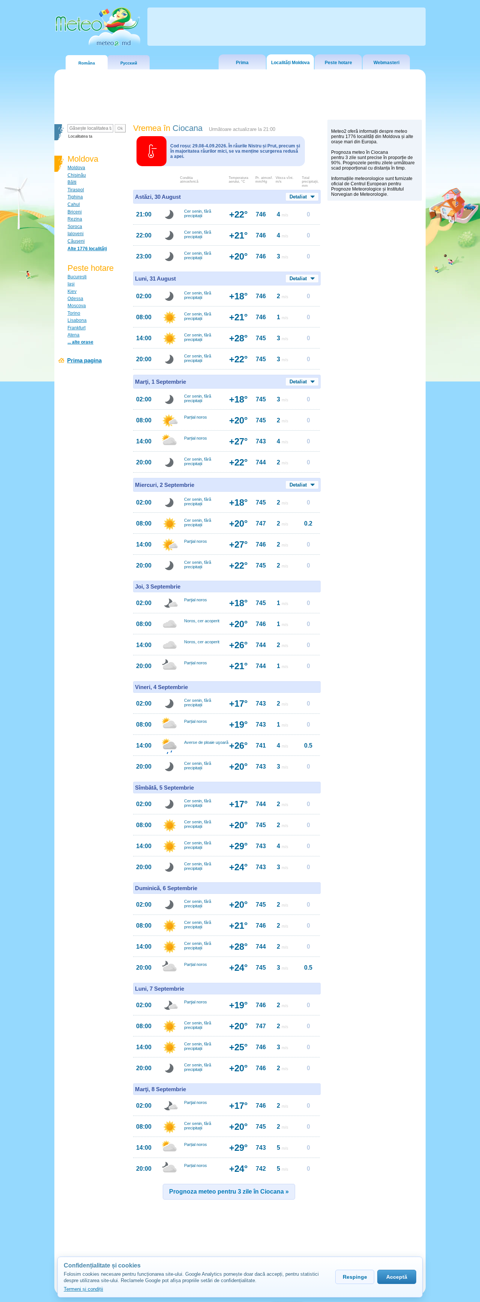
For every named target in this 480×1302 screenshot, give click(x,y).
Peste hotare (338, 62)
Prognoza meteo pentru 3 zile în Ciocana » (229, 1191)
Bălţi (72, 182)
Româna (86, 63)
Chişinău (77, 175)
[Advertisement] (375, 334)
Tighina (75, 197)
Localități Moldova (290, 62)
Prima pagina (84, 360)
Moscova (77, 305)
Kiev (72, 291)
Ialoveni (76, 233)
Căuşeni (76, 241)
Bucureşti (77, 276)
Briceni (75, 212)
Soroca (75, 226)
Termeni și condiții (83, 1289)
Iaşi (71, 284)
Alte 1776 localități (87, 248)
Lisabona (77, 320)
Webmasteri (386, 62)
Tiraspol (76, 189)
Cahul (74, 204)
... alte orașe (80, 342)
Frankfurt (77, 327)
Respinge (355, 1277)
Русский (128, 63)
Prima (242, 62)
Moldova (76, 167)
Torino (74, 313)
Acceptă (396, 1277)
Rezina (75, 219)
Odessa (75, 298)
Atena (74, 335)
